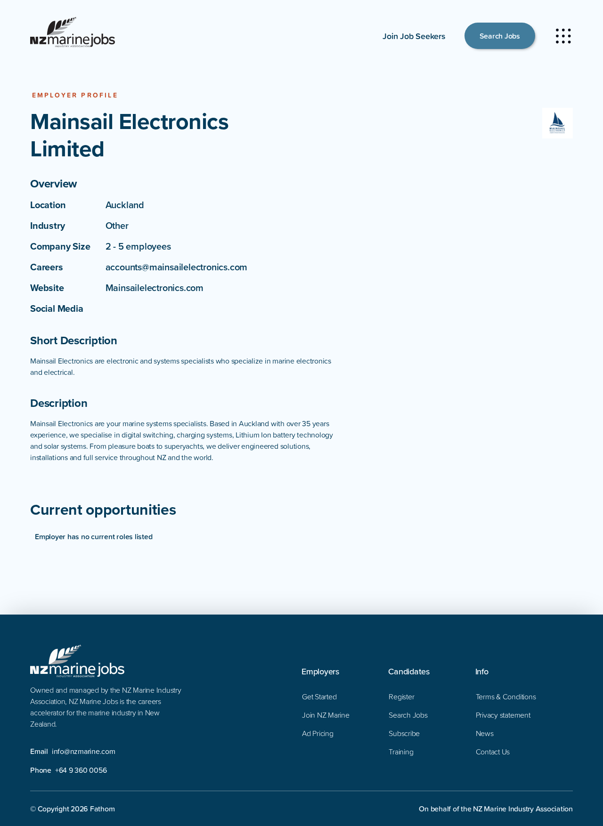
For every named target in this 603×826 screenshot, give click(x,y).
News (485, 733)
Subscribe (404, 733)
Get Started (319, 696)
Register (401, 696)
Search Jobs (500, 36)
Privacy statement (503, 715)
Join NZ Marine (326, 715)
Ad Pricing (318, 733)
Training (401, 751)
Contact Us (493, 751)
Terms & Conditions (506, 696)
